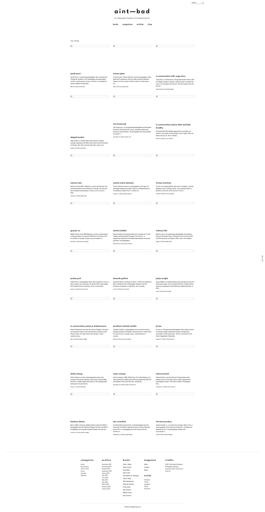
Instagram (147, 484)
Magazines (127, 24)
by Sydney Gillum (124, 86)
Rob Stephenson (128, 481)
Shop (150, 24)
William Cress (127, 492)
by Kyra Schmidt (84, 241)
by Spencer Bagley (82, 339)
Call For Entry (85, 469)
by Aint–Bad (82, 86)
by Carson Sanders (168, 138)
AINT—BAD (132, 12)
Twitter (146, 486)
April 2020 (105, 482)
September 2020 (107, 471)
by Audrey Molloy (128, 434)
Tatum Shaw (127, 478)
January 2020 (106, 489)
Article (83, 464)
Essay (83, 471)
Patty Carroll (127, 467)
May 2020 (105, 480)
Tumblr (146, 482)
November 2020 (106, 466)
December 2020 (106, 464)
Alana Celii (126, 473)
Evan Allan (126, 470)
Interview (83, 473)
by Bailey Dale (83, 195)
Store (146, 464)
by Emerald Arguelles (168, 89)
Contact (146, 467)
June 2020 (105, 477)
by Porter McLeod (83, 289)
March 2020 (105, 484)
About (146, 470)
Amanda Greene (128, 484)
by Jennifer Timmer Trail (129, 384)
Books (115, 24)
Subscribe (147, 488)
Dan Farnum (127, 495)
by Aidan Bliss (82, 386)
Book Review (85, 466)
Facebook (147, 480)
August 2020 (105, 473)
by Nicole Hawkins (127, 193)
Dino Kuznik (127, 490)
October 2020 (106, 469)
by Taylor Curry (127, 136)
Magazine (84, 475)
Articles (140, 24)
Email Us (168, 471)
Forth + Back (127, 464)
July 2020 (105, 475)
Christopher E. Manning (131, 475)
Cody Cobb (126, 487)
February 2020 (106, 486)
